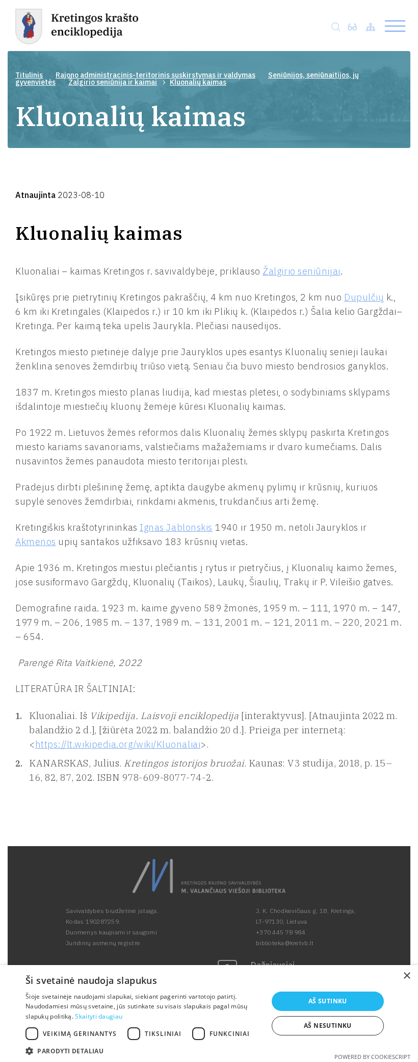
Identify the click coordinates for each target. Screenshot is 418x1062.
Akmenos (35, 542)
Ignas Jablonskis (176, 527)
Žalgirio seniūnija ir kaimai (112, 82)
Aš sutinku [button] (327, 1001)
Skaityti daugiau (98, 1016)
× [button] (406, 976)
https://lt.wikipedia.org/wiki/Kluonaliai (118, 744)
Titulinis (29, 75)
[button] (143, 1050)
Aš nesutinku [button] (328, 1025)
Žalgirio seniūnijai (301, 271)
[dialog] (209, 1013)
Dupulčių (364, 297)
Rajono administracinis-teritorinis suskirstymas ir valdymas (155, 75)
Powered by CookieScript (372, 1056)
